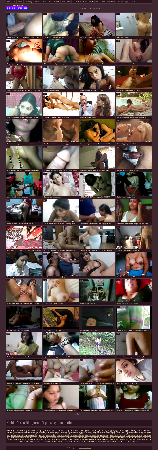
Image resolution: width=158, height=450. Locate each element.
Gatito (133, 2)
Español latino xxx (17, 436)
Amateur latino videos (92, 436)
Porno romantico (62, 434)
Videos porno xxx (31, 437)
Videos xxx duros (54, 437)
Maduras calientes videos (133, 430)
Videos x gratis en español (79, 437)
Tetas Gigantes (66, 2)
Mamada (56, 2)
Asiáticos (37, 2)
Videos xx (38, 441)
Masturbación (111, 2)
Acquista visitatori (85, 448)
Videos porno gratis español (107, 441)
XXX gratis (40, 434)
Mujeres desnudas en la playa (40, 430)
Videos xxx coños (36, 432)
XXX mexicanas (106, 437)
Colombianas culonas (134, 434)
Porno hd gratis (35, 439)
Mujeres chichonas (132, 441)
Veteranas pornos (78, 439)
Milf (50, 2)
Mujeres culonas (66, 439)
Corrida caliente (88, 2)
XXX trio (42, 436)
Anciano (44, 2)
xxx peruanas (10, 430)
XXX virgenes (45, 439)
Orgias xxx (63, 432)
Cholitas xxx (85, 430)
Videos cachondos (19, 434)
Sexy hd (20, 2)
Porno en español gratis (51, 432)
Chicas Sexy (28, 2)
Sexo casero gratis (63, 436)
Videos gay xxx (17, 6)
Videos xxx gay (43, 437)
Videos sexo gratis (50, 434)
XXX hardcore (77, 2)
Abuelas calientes (90, 439)
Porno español (51, 436)
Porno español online (78, 441)
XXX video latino (57, 430)
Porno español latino (49, 441)
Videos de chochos (131, 432)
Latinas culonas (74, 434)
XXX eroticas (109, 430)
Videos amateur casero (77, 436)
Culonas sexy (104, 436)
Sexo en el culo (100, 2)
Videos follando (94, 437)
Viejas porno (120, 432)
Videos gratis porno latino (21, 432)
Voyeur (127, 2)
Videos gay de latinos (63, 441)
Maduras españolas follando (106, 432)
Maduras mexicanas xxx (21, 439)
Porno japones (30, 434)
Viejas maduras (66, 437)
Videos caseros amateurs (134, 436)
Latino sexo (97, 434)
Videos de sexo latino (97, 430)
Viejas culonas (55, 439)
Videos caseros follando (117, 436)
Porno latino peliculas (23, 430)
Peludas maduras (91, 441)
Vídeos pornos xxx (120, 434)
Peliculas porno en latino (76, 432)
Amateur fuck (11, 2)
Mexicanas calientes (135, 439)
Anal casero (30, 441)
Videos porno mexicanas (135, 437)
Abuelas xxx (121, 441)
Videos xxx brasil (86, 434)
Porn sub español (107, 434)
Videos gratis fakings (31, 436)
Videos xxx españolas (121, 439)
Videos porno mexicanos (105, 439)
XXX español (119, 430)
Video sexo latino (90, 432)
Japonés (120, 2)
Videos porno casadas (119, 437)
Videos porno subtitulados (72, 430)
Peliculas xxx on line (17, 437)
